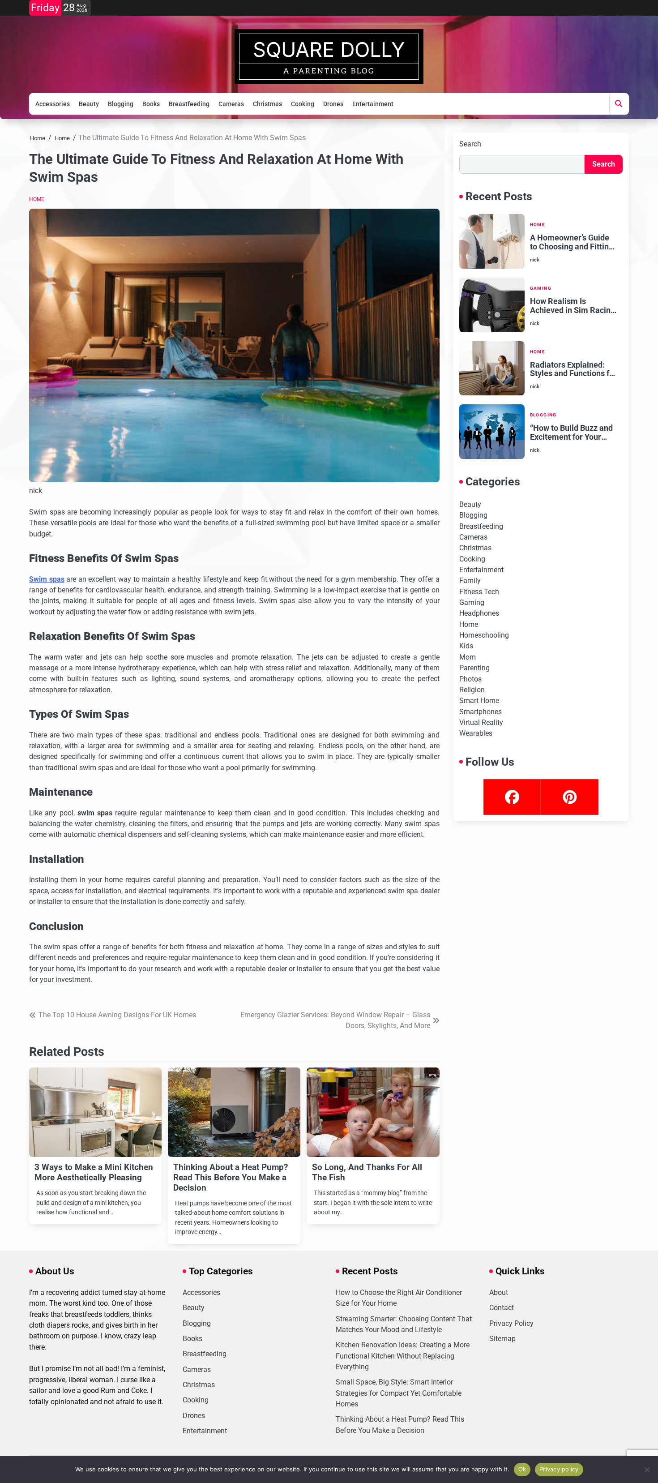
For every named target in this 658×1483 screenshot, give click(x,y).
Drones (333, 103)
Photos (470, 678)
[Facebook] (512, 797)
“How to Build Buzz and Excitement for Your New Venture (571, 432)
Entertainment (372, 103)
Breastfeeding (189, 103)
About (498, 1292)
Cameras (231, 103)
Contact (501, 1307)
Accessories (52, 103)
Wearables (475, 733)
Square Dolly (329, 49)
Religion (472, 690)
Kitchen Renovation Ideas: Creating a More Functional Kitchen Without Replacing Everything (403, 1356)
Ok (522, 1469)
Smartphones (480, 711)
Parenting (474, 668)
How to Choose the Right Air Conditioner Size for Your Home (399, 1297)
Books (151, 103)
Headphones (479, 613)
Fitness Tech (479, 591)
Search (470, 144)
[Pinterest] (569, 797)
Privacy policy (559, 1469)
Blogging (120, 103)
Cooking (302, 103)
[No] (646, 1469)
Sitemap (502, 1338)
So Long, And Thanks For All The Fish (367, 1172)
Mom (467, 657)
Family (470, 580)
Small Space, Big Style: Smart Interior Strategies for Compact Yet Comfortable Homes (398, 1393)
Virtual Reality (481, 722)
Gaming (540, 288)
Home (36, 199)
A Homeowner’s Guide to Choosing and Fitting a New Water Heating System (571, 242)
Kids (466, 646)
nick (35, 490)
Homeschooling (484, 635)
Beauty (89, 103)
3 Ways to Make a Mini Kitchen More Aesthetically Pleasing (93, 1172)
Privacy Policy (511, 1323)
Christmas (267, 103)
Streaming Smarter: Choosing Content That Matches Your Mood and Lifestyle (404, 1324)
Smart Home (479, 700)
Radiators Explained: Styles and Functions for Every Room (573, 369)
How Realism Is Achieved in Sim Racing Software (572, 306)
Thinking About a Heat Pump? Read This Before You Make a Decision (230, 1177)
